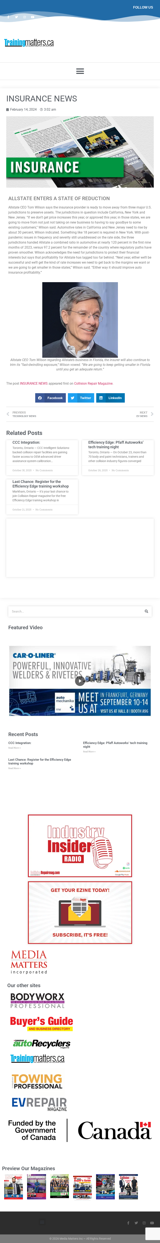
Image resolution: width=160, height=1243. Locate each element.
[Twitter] (16, 17)
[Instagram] (24, 17)
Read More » (14, 748)
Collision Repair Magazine (93, 383)
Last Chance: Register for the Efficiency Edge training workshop (40, 483)
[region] (80, 681)
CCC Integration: (26, 442)
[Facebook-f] (8, 17)
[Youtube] (33, 17)
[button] (80, 71)
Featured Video (25, 627)
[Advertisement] (80, 548)
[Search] (146, 611)
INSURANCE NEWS (34, 383)
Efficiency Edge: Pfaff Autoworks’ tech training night (116, 444)
